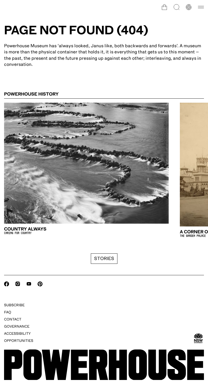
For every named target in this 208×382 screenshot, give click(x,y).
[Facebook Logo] (6, 283)
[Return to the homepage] (104, 364)
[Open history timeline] (189, 7)
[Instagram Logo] (17, 283)
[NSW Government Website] (198, 338)
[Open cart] (164, 7)
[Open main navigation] (201, 7)
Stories (104, 258)
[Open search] (176, 7)
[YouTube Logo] (28, 283)
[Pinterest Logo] (40, 283)
